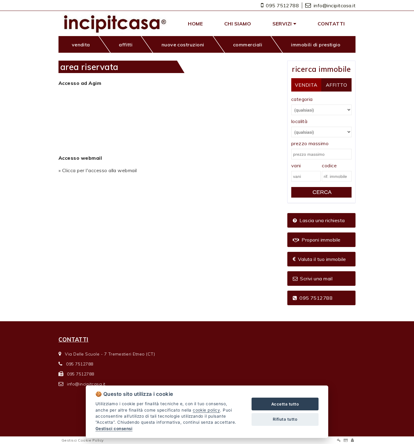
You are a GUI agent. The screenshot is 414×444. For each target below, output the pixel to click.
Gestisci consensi (113, 428)
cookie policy (206, 410)
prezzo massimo (310, 143)
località (299, 121)
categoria (302, 99)
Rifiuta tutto (285, 419)
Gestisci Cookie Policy (83, 440)
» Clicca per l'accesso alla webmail (97, 170)
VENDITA (306, 85)
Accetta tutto (285, 404)
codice (329, 165)
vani (296, 165)
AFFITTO (336, 85)
